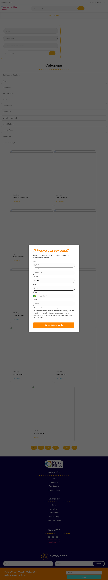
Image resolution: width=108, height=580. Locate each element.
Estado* (35, 276)
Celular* (35, 292)
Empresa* (36, 269)
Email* (35, 300)
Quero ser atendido (54, 325)
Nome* (35, 284)
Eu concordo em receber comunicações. (47, 308)
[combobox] (36, 296)
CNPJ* (35, 261)
